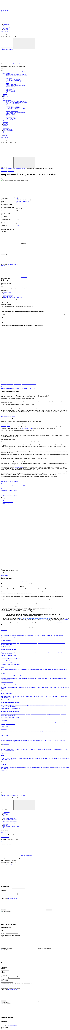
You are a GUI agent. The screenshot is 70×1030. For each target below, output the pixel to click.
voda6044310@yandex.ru (26, 855)
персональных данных (12, 898)
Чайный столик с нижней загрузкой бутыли (16, 74)
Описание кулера (7, 292)
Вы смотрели (6, 503)
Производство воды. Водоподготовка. (12, 822)
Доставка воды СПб (5, 426)
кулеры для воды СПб (27, 428)
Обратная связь (6, 813)
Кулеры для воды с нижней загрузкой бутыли (16, 75)
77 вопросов (6, 123)
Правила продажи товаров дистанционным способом (15, 827)
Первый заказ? (4, 977)
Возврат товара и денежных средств (11, 826)
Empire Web (9, 864)
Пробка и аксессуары (11, 91)
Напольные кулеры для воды (12, 76)
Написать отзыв (4, 575)
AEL (17, 198)
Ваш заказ (3, 968)
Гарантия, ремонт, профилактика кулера (12, 297)
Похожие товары (7, 500)
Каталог (5, 94)
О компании (6, 24)
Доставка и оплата (7, 25)
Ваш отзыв (3, 894)
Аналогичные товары (19, 169)
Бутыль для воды (10, 92)
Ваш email (3, 890)
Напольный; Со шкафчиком (22, 201)
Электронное (19, 205)
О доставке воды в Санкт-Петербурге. (9, 581)
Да (16, 202)
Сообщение (3, 933)
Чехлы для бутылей (10, 90)
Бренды (5, 135)
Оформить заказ (4, 1002)
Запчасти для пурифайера (12, 84)
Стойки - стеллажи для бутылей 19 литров (16, 81)
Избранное (5, 28)
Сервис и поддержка (8, 27)
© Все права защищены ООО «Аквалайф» (10, 858)
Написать (49, 948)
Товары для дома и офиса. (9, 132)
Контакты (5, 96)
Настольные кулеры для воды (13, 79)
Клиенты (5, 125)
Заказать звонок (4, 1027)
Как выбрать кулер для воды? (25, 581)
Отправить (49, 909)
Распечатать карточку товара (7, 171)
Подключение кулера (8, 293)
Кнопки (17, 225)
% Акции (5, 134)
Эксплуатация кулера (8, 295)
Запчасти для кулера (10, 86)
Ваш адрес (3, 972)
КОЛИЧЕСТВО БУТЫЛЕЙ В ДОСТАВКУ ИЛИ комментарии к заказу (17, 983)
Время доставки (4, 980)
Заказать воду (60, 622)
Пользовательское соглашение (10, 821)
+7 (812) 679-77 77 (5, 31)
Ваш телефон (4, 891)
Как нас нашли (4, 975)
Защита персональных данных (10, 819)
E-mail (2, 930)
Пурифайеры (9, 89)
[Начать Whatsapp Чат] (1, 841)
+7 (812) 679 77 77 (5, 832)
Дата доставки (4, 979)
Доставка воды (6, 98)
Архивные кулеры (10, 87)
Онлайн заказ (24, 277)
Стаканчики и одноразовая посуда (14, 80)
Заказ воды (5, 29)
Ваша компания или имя (6, 889)
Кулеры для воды (7, 73)
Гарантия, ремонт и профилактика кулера (15, 85)
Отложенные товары (8, 502)
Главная (2, 168)
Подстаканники (9, 78)
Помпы (7, 83)
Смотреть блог (4, 630)
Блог (4, 95)
